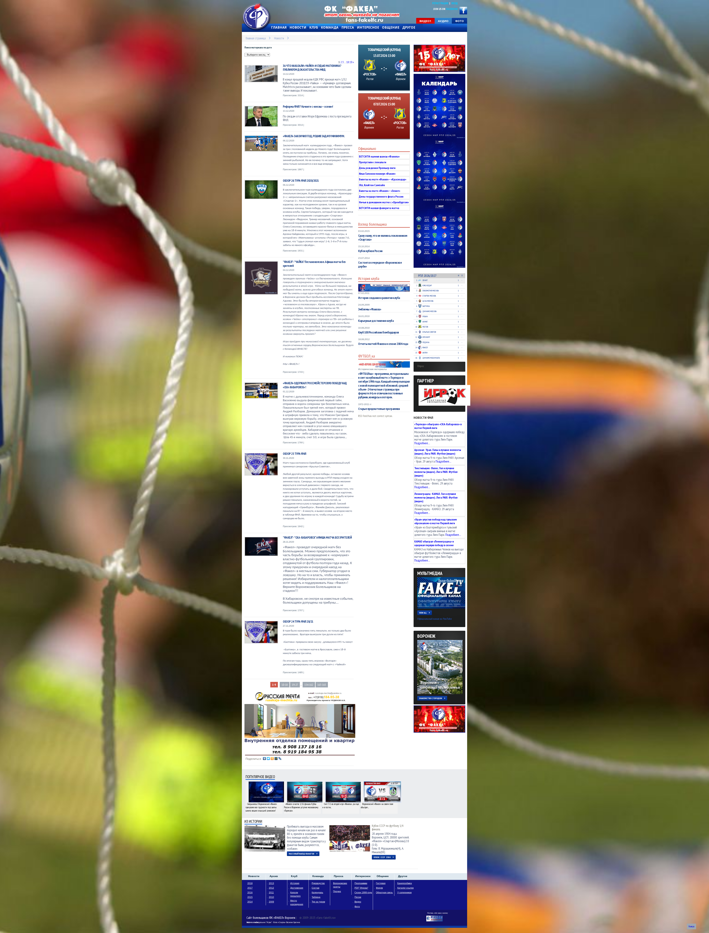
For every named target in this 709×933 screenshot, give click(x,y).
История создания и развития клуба (379, 298)
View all (423, 612)
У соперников (404, 892)
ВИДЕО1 (425, 21)
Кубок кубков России (370, 251)
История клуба (368, 278)
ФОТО (459, 21)
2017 (250, 888)
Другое (408, 27)
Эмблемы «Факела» (369, 309)
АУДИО (443, 21)
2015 (250, 897)
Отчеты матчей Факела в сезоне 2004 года (383, 344)
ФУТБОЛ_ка (366, 356)
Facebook (452, 9)
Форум (379, 888)
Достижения (296, 888)
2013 (271, 883)
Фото (357, 906)
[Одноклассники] (272, 758)
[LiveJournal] (280, 758)
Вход (454, 3)
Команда (329, 27)
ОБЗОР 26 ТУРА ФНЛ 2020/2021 (301, 181)
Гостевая (381, 883)
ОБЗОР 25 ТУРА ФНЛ (294, 454)
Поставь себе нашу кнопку (437, 913)
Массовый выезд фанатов (301, 853)
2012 (271, 888)
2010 (271, 897)
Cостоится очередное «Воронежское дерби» (380, 264)
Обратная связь (384, 892)
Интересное (368, 27)
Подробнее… (422, 443)
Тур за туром (318, 902)
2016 (250, 892)
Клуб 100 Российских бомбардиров (378, 332)
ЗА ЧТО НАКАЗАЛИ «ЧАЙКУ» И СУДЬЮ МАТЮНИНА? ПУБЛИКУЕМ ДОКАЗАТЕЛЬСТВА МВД (312, 68)
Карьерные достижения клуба (376, 321)
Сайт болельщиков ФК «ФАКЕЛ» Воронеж (270, 917)
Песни (357, 897)
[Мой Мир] (276, 758)
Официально (367, 148)
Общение (390, 27)
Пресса (347, 27)
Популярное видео (260, 776)
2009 (271, 902)
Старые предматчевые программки (379, 409)
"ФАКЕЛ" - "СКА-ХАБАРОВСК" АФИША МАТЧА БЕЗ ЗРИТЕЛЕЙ (317, 538)
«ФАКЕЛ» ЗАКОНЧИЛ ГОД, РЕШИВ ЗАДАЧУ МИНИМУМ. (314, 136)
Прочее (337, 891)
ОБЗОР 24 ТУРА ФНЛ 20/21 (298, 622)
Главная (279, 27)
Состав (315, 888)
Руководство (318, 883)
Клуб (313, 27)
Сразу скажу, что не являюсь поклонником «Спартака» (382, 238)
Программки (360, 883)
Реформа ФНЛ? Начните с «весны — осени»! (308, 107)
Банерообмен (404, 883)
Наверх (691, 926)
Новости (298, 27)
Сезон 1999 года (363, 892)
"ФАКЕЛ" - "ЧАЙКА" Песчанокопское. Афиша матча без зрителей (314, 264)
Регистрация (440, 3)
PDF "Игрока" (361, 888)
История (294, 883)
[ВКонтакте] (264, 758)
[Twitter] (268, 758)
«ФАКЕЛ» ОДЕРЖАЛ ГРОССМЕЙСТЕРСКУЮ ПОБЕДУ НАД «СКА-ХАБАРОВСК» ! (315, 385)
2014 (250, 902)
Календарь (317, 892)
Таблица (316, 897)
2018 (250, 883)
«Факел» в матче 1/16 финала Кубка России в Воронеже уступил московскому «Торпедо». (301, 807)
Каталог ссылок (405, 888)
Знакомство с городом (430, 698)
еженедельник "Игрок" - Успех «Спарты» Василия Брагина (277, 922)
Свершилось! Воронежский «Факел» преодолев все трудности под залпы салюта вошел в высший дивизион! (261, 807)
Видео (357, 902)
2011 (271, 892)
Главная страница (256, 38)
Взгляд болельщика (372, 224)
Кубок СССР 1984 (382, 857)
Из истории (253, 821)
